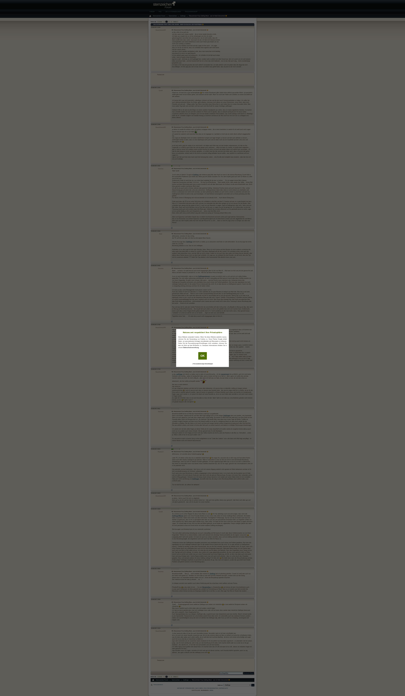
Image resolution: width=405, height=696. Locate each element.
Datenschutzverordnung (191, 347)
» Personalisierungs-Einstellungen (202, 364)
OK (202, 355)
